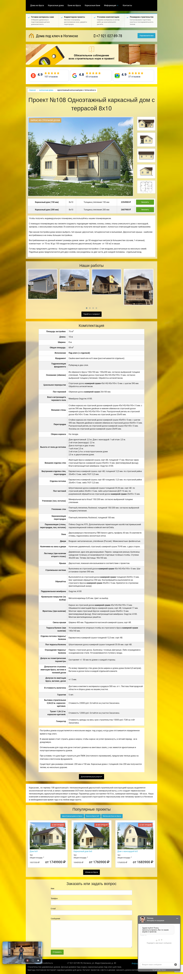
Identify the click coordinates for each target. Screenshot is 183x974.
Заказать (145, 202)
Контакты (127, 5)
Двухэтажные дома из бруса (72, 816)
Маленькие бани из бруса (112, 816)
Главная (32, 90)
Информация (110, 5)
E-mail (53, 909)
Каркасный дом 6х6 (83, 851)
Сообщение (55, 919)
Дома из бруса (37, 5)
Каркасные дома (56, 5)
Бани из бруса (74, 5)
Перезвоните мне (146, 36)
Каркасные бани (92, 5)
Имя (52, 888)
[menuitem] (37, 5)
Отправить (57, 952)
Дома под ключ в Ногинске (56, 36)
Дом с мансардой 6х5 (127, 851)
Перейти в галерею (91, 314)
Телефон (54, 898)
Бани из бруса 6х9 (92, 816)
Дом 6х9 (34, 851)
